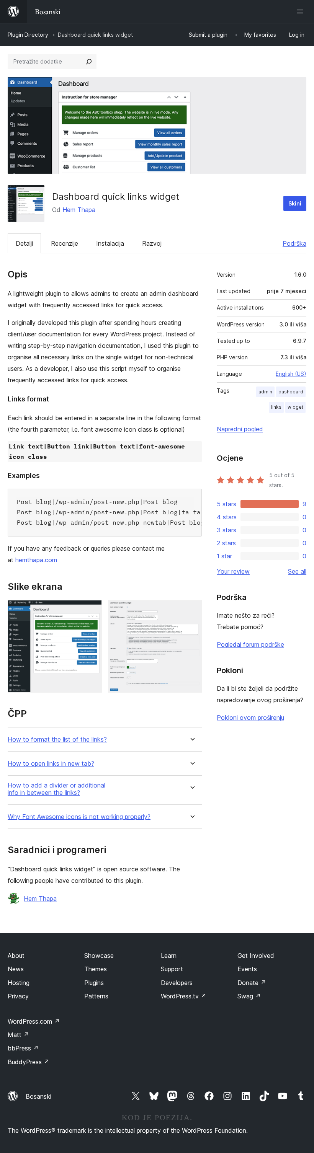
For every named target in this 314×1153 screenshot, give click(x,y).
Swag (249, 996)
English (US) (291, 373)
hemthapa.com (36, 560)
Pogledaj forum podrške (250, 644)
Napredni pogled (240, 429)
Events (247, 969)
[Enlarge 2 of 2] (191, 610)
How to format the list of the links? (57, 739)
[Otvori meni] (301, 11)
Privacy (18, 996)
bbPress (23, 1048)
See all (297, 571)
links (276, 407)
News (16, 969)
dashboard (290, 392)
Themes (95, 969)
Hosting (18, 983)
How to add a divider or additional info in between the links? (56, 789)
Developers (177, 983)
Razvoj (152, 243)
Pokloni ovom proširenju (250, 717)
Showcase (99, 955)
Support (172, 969)
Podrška (294, 243)
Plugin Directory (28, 34)
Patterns (96, 996)
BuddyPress (28, 1062)
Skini (294, 203)
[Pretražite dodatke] (88, 61)
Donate (251, 983)
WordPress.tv (183, 996)
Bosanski (38, 1096)
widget (295, 407)
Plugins (94, 983)
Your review (233, 571)
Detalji (24, 243)
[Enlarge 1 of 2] (91, 610)
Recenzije (64, 243)
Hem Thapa (78, 210)
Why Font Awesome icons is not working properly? (79, 816)
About (16, 955)
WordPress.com (34, 1021)
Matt (18, 1035)
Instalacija (110, 243)
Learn (169, 955)
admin (265, 392)
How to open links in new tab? (51, 763)
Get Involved (255, 955)
